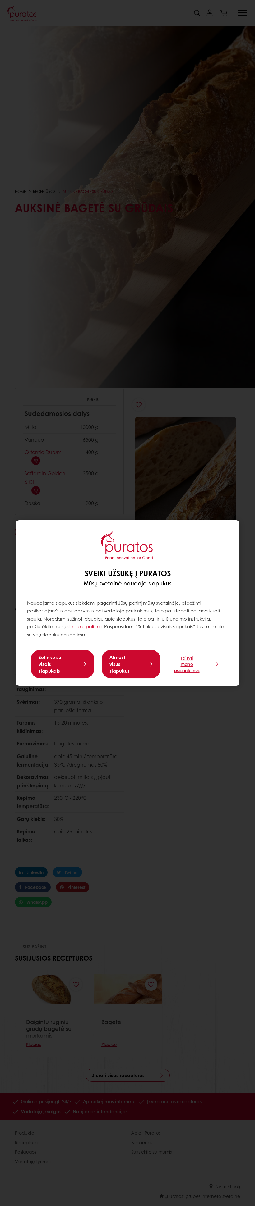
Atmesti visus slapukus (119, 664)
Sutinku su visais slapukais (50, 664)
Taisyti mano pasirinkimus (187, 664)
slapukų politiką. (85, 626)
